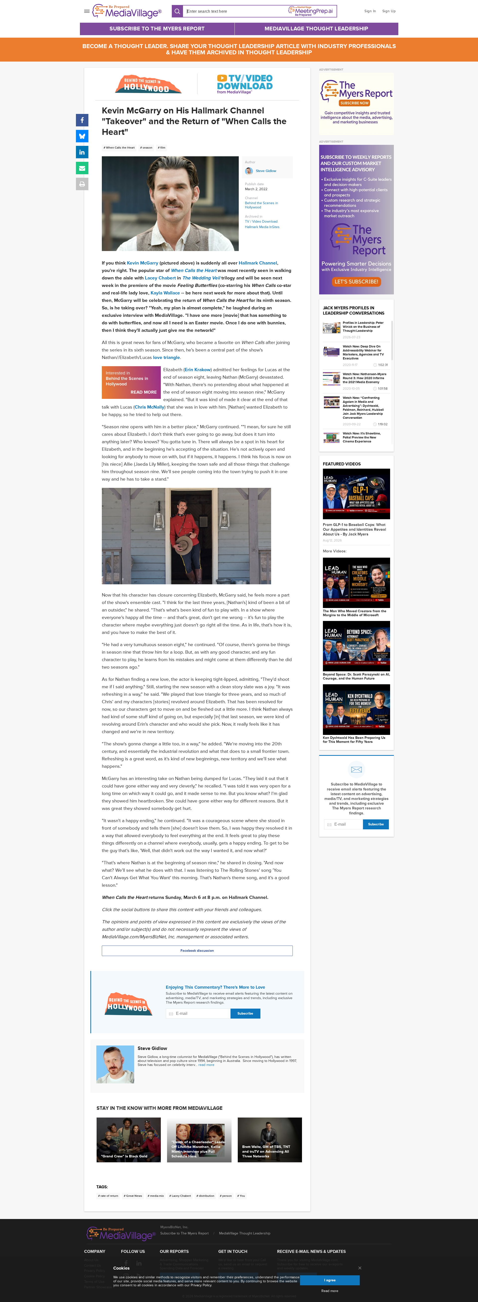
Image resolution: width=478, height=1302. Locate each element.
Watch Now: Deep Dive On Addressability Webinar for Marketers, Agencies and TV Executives (363, 352)
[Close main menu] (360, 1268)
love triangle (166, 357)
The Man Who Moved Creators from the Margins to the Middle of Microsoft (354, 613)
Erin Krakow (198, 370)
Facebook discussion (197, 951)
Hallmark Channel (258, 263)
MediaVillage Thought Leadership (316, 28)
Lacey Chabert (160, 278)
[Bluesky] (82, 136)
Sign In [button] (370, 11)
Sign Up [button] (389, 11)
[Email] (82, 168)
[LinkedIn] (82, 152)
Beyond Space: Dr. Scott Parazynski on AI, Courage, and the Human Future (356, 677)
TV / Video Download (261, 222)
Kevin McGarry (142, 263)
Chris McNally (149, 407)
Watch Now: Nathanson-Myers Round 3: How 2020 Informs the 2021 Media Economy (364, 378)
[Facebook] (82, 120)
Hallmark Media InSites (262, 227)
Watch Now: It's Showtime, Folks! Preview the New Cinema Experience (362, 437)
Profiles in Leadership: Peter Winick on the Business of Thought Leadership (363, 327)
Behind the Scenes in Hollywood (261, 205)
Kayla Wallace (165, 293)
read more (206, 1065)
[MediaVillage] (127, 11)
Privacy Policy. (201, 1285)
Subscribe (245, 1013)
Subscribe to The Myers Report (157, 28)
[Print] (82, 184)
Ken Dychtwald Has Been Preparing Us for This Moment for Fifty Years (354, 740)
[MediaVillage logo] (121, 1234)
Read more (329, 1291)
